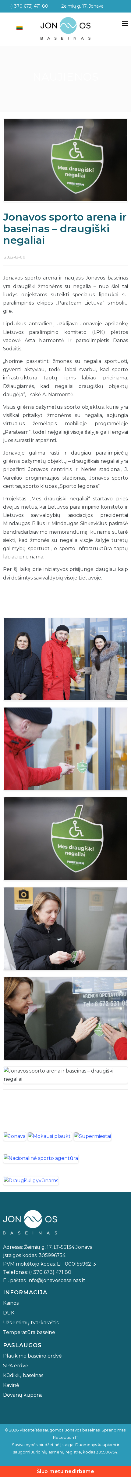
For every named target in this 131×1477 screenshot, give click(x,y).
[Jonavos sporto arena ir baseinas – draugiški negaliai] (65, 160)
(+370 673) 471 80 (27, 6)
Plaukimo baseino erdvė (32, 1356)
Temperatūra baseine (29, 1332)
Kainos (11, 1303)
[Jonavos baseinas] (65, 29)
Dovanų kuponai (23, 1395)
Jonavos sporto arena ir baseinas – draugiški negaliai (64, 228)
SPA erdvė (15, 1366)
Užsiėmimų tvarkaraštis (30, 1322)
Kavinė (11, 1385)
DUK (8, 1313)
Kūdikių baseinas (23, 1375)
